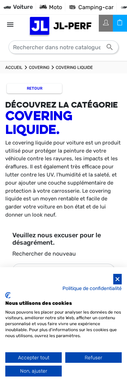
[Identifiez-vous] (106, 23)
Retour (34, 88)
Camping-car (96, 7)
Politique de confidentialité (92, 288)
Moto (55, 7)
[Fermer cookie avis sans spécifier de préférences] (117, 279)
